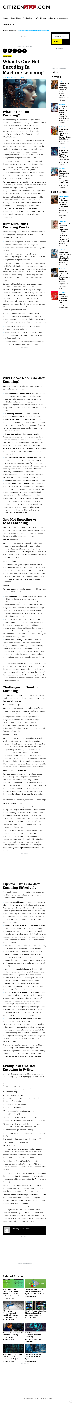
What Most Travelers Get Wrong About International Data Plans (65, 134)
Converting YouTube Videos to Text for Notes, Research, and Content (64, 112)
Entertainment (62, 18)
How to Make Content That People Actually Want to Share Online (64, 89)
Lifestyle (43, 18)
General (6, 24)
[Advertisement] (35, 42)
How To (36, 18)
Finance (19, 18)
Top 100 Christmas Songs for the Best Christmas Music (63, 203)
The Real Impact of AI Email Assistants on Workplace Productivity (64, 177)
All (16, 24)
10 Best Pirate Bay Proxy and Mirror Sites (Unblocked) (64, 298)
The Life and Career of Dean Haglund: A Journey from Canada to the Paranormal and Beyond (64, 232)
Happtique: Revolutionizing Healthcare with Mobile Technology (66, 256)
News (12, 24)
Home (5, 18)
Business (12, 18)
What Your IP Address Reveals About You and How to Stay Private (64, 155)
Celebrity (52, 18)
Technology (28, 18)
